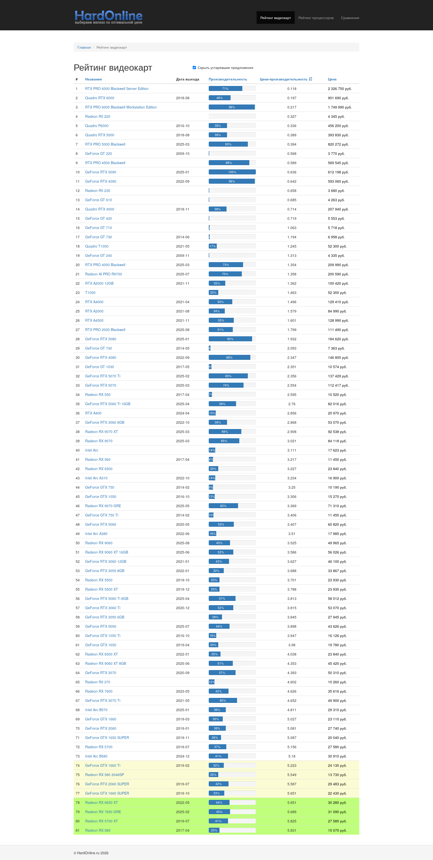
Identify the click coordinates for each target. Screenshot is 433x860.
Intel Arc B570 (96, 709)
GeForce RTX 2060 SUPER (107, 783)
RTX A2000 (94, 310)
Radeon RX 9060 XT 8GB (105, 663)
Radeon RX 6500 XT (101, 654)
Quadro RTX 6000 (99, 97)
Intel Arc (91, 450)
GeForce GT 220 (98, 153)
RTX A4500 (94, 320)
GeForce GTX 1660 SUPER (107, 793)
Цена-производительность (284, 78)
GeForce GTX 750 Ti (101, 514)
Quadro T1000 (97, 246)
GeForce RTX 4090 (100, 181)
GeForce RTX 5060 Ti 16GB (107, 403)
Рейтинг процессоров (316, 17)
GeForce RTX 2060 (100, 728)
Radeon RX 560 (98, 459)
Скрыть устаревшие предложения (225, 67)
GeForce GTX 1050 (100, 496)
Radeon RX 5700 (99, 746)
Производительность (228, 78)
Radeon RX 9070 (99, 440)
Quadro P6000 (97, 125)
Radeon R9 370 (97, 681)
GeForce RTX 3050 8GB (104, 570)
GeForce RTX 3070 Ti (102, 700)
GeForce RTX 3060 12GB (105, 561)
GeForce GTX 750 (99, 487)
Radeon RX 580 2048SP (104, 774)
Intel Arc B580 (96, 756)
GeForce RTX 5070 (100, 385)
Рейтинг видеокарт (275, 17)
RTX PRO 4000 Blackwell (105, 264)
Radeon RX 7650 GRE (103, 811)
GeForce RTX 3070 (100, 672)
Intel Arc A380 (96, 533)
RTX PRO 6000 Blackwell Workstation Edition (121, 107)
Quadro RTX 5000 (99, 134)
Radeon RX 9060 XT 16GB (106, 552)
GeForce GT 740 (98, 348)
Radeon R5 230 (97, 190)
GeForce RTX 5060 (100, 524)
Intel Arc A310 (96, 477)
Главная (84, 47)
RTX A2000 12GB (99, 283)
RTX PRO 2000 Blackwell (105, 329)
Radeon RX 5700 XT (101, 820)
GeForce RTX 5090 (100, 171)
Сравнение (350, 17)
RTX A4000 (94, 301)
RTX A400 (93, 412)
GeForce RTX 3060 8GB (104, 422)
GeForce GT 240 (98, 255)
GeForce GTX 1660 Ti (102, 765)
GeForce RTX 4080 (100, 357)
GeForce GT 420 (98, 218)
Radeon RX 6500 (99, 468)
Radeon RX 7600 (99, 691)
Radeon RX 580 (98, 830)
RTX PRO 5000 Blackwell (105, 144)
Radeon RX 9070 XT (101, 431)
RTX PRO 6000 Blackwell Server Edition (117, 88)
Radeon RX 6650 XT (101, 802)
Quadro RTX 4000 (99, 208)
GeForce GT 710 (98, 227)
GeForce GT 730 (98, 236)
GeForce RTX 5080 (100, 338)
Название (93, 78)
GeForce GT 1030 (99, 366)
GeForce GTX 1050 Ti (102, 635)
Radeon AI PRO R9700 (103, 273)
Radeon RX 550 (98, 394)
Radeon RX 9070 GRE (103, 505)
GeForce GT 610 (98, 199)
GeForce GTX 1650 (100, 644)
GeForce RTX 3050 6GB (104, 616)
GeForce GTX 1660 (100, 718)
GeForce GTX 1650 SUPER (107, 737)
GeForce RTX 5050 (100, 626)
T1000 (90, 292)
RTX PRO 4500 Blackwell (105, 162)
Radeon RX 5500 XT (101, 589)
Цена (332, 78)
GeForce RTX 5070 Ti (102, 375)
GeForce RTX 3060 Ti (102, 607)
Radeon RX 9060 (99, 542)
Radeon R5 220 (97, 116)
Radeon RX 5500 (99, 579)
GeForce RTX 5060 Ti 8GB (106, 598)
